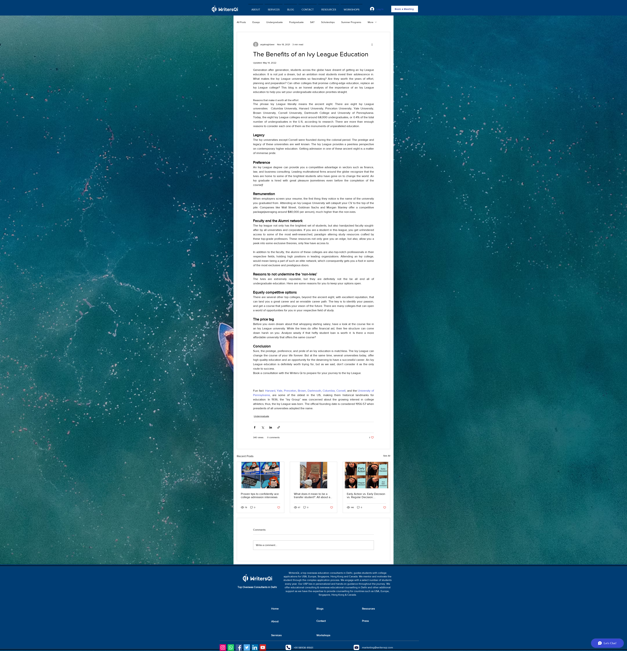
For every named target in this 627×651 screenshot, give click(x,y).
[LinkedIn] (255, 647)
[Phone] (288, 647)
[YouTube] (263, 647)
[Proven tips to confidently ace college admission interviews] (260, 475)
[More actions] (372, 44)
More (370, 22)
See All (386, 455)
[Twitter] (247, 647)
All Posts (241, 22)
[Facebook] (239, 647)
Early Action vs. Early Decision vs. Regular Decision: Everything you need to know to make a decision (366, 495)
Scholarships (328, 22)
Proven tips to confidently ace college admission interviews (260, 495)
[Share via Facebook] (254, 427)
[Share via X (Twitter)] (262, 427)
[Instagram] (223, 647)
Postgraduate (296, 22)
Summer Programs (351, 22)
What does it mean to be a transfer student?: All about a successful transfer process (312, 495)
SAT (312, 22)
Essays (256, 22)
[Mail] (356, 647)
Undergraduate (274, 22)
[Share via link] (278, 427)
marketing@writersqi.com (377, 647)
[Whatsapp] (231, 647)
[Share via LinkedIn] (270, 427)
